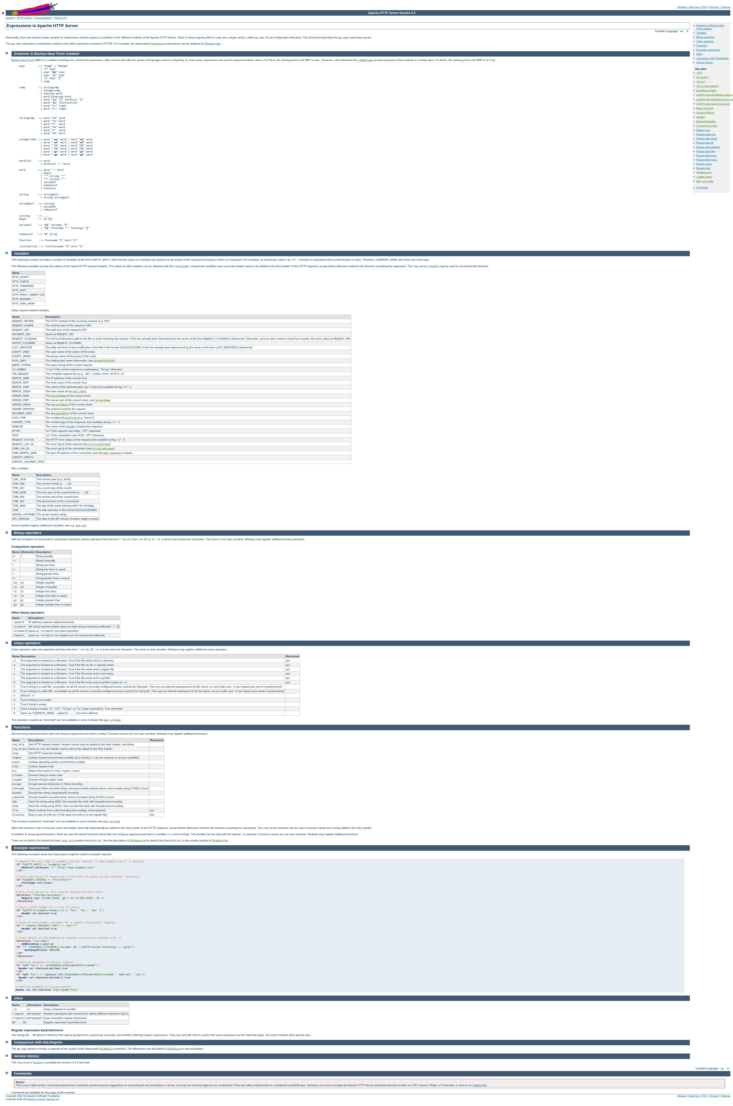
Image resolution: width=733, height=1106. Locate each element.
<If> (699, 73)
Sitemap (725, 7)
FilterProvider (707, 126)
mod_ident (79, 391)
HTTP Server (24, 17)
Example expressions (708, 50)
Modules (682, 7)
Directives (694, 7)
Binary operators (705, 37)
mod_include (704, 181)
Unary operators (705, 41)
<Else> (701, 81)
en (682, 31)
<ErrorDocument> (707, 86)
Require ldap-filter (706, 151)
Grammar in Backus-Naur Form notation (710, 27)
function (184, 266)
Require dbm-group (706, 159)
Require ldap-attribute (708, 147)
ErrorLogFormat (99, 444)
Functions (701, 45)
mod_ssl (81, 525)
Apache (10, 17)
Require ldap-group (706, 138)
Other (699, 54)
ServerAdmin (59, 404)
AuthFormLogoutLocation (713, 104)
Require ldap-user (706, 134)
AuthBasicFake (706, 90)
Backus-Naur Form (22, 60)
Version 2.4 (60, 17)
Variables (701, 33)
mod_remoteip (112, 453)
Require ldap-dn (705, 142)
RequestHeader (706, 121)
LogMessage (704, 177)
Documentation (43, 17)
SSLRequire (157, 43)
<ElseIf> (702, 77)
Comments (702, 187)
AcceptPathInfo (104, 360)
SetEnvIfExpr (705, 112)
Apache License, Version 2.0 (43, 1099)
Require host (703, 168)
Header (701, 117)
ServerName (58, 395)
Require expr (212, 43)
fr (687, 31)
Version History (704, 62)
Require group (704, 164)
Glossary (714, 7)
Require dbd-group (706, 155)
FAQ (704, 7)
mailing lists (480, 1085)
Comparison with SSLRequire (712, 58)
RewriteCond (704, 108)
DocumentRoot (60, 413)
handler (70, 426)
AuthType (71, 417)
